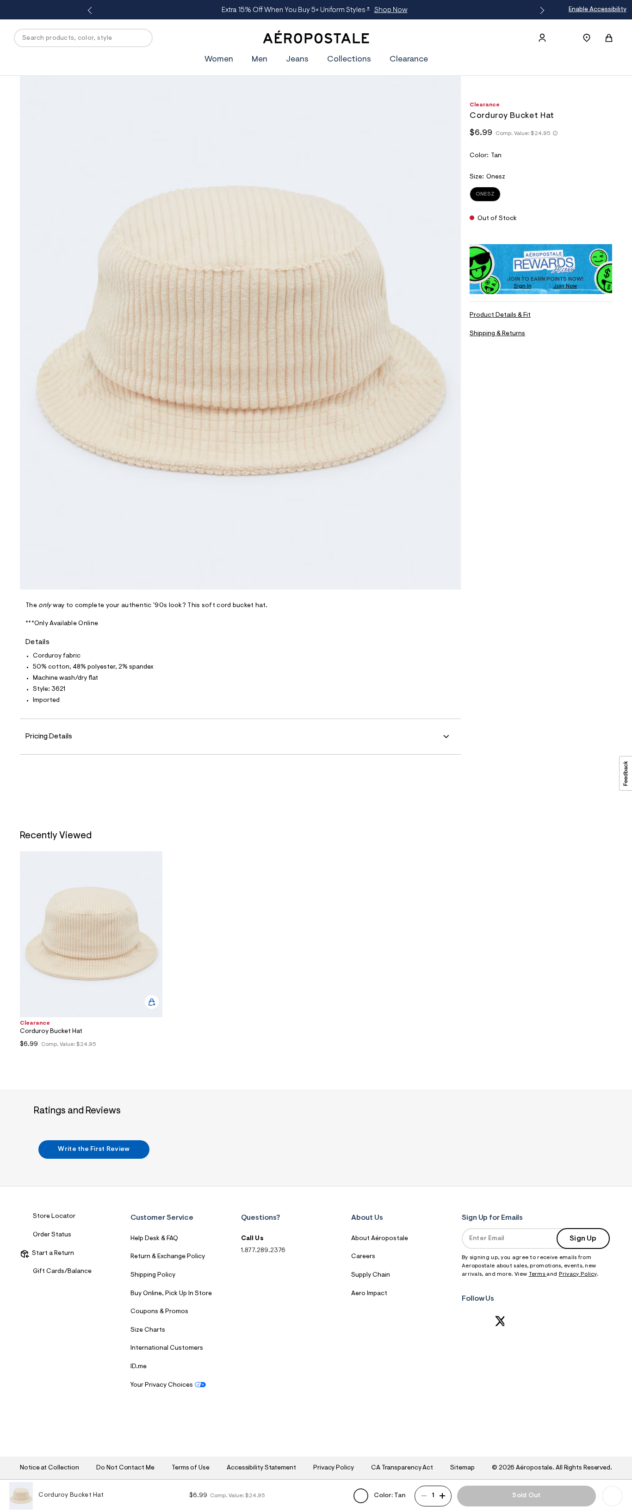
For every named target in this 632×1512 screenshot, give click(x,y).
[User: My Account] (542, 38)
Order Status (52, 1235)
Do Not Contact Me (125, 1468)
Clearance (409, 59)
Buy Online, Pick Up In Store (171, 1294)
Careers (363, 1257)
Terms (538, 1274)
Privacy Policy (578, 1274)
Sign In (523, 286)
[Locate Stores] (586, 38)
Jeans (297, 59)
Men (259, 59)
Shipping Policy (152, 1275)
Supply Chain (370, 1275)
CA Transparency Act (402, 1468)
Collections (349, 59)
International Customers (166, 1348)
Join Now (565, 286)
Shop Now (391, 10)
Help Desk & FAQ (154, 1238)
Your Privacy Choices (161, 1385)
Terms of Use (191, 1468)
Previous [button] (91, 10)
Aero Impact (369, 1294)
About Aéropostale (379, 1238)
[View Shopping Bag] (609, 38)
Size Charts (147, 1330)
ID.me (138, 1367)
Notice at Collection (49, 1468)
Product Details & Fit (500, 315)
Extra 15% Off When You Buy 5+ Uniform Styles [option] (315, 10)
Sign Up (583, 1238)
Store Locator (54, 1216)
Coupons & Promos (159, 1312)
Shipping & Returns (497, 334)
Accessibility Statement (261, 1468)
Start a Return (51, 1253)
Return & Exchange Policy (167, 1257)
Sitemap (462, 1468)
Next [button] (540, 10)
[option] (91, 951)
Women (218, 59)
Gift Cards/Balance (62, 1271)
